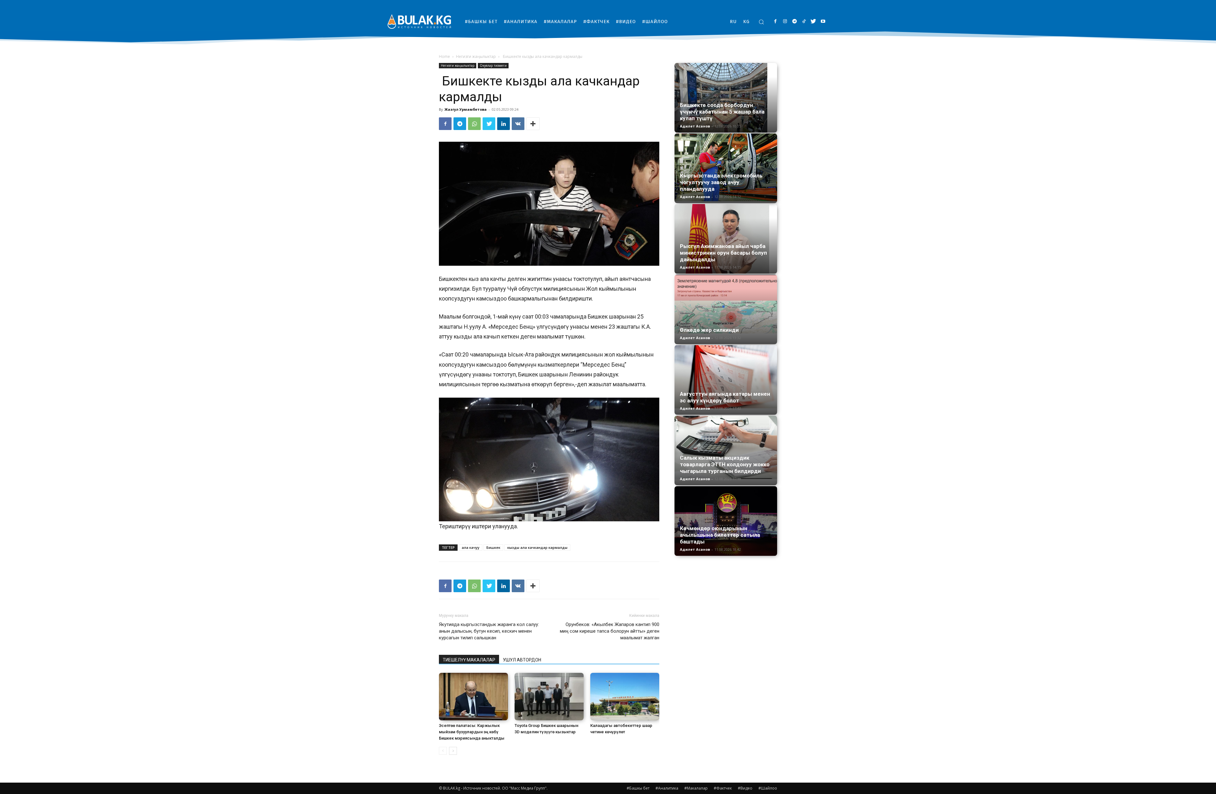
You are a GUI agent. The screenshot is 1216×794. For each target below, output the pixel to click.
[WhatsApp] (474, 123)
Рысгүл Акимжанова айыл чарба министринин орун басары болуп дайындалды (723, 253)
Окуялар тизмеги (493, 65)
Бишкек (493, 547)
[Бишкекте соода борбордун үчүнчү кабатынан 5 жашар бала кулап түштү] (725, 98)
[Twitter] (813, 21)
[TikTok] (803, 21)
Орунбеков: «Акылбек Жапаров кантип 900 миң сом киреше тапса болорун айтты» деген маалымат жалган (609, 631)
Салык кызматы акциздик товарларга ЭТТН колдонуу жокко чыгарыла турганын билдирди (725, 464)
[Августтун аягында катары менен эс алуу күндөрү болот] (725, 376)
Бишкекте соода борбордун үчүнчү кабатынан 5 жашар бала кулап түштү (722, 111)
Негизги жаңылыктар (476, 56)
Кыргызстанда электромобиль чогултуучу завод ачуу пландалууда (721, 182)
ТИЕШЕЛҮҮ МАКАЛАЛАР (469, 659)
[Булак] (419, 21)
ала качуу (470, 547)
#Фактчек (723, 788)
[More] (533, 123)
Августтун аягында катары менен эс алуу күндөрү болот (725, 397)
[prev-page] (443, 751)
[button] (761, 21)
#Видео (745, 788)
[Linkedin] (503, 123)
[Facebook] (775, 21)
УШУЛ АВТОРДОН (522, 659)
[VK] (518, 123)
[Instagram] (784, 21)
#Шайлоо (767, 788)
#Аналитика (667, 788)
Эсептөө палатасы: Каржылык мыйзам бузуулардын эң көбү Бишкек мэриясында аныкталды (471, 732)
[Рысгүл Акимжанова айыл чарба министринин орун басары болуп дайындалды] (725, 239)
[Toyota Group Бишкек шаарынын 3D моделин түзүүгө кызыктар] (549, 696)
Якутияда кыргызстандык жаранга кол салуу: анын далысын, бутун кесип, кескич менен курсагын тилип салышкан (489, 631)
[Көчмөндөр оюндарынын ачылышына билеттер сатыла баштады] (725, 521)
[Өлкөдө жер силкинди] (725, 304)
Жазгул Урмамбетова (466, 109)
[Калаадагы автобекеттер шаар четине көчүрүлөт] (624, 696)
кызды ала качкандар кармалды (537, 547)
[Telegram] (794, 21)
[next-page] (453, 751)
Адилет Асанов (695, 126)
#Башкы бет (638, 788)
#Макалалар (696, 788)
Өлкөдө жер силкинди (709, 330)
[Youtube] (822, 21)
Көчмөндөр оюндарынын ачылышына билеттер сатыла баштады (720, 535)
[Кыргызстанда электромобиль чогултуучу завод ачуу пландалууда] (725, 167)
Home (444, 56)
